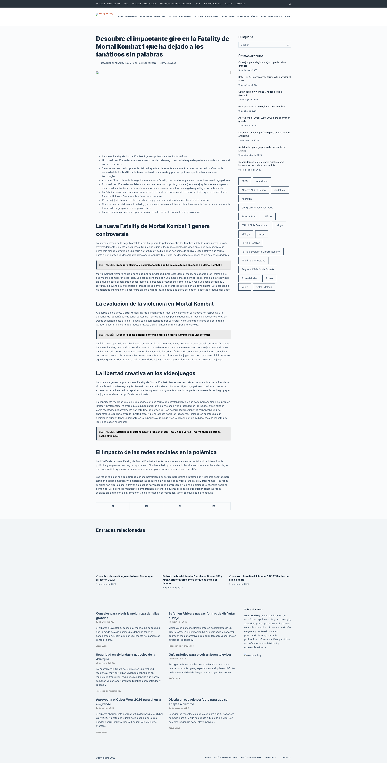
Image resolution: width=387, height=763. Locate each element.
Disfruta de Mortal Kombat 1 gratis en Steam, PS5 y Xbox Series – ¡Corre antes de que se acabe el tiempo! (192, 580)
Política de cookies (251, 757)
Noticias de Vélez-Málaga (144, 4)
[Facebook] (113, 506)
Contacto (286, 757)
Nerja (262, 234)
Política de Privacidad (225, 757)
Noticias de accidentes (206, 16)
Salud (197, 4)
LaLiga (279, 225)
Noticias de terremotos (152, 16)
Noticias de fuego (127, 16)
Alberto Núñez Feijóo (254, 190)
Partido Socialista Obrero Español (261, 251)
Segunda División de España (258, 269)
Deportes (240, 4)
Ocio (126, 4)
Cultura (228, 4)
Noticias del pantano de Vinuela (278, 16)
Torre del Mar (249, 278)
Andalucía (280, 190)
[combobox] (262, 45)
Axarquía (247, 198)
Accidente (262, 181)
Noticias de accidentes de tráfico (239, 16)
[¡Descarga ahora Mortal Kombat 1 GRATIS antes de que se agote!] (260, 553)
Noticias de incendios (180, 16)
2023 (245, 181)
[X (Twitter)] (146, 506)
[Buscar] (290, 4)
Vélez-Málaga (264, 286)
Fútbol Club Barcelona (254, 225)
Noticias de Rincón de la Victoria (175, 4)
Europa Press (249, 216)
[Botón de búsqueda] (288, 44)
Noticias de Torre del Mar (108, 4)
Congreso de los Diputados (257, 207)
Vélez (245, 286)
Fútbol (268, 216)
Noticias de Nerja (212, 4)
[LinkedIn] (214, 506)
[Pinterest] (180, 506)
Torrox (269, 278)
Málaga (246, 234)
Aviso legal (271, 757)
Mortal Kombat (168, 63)
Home (208, 757)
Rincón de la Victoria (253, 260)
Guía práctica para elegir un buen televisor (261, 106)
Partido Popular (251, 242)
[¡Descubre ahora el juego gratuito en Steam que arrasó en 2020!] (127, 553)
